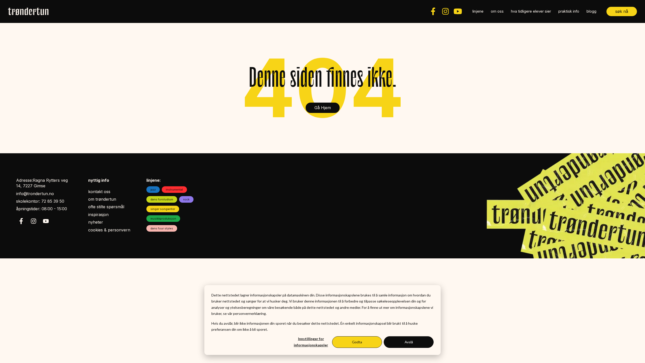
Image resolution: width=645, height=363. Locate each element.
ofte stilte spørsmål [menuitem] (106, 206)
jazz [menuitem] (153, 189)
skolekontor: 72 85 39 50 (40, 201)
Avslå (409, 342)
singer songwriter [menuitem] (162, 209)
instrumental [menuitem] (174, 189)
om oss (497, 11)
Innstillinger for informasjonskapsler (311, 342)
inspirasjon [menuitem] (98, 214)
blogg (591, 11)
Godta (357, 342)
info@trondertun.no (35, 193)
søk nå (621, 11)
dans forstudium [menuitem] (161, 199)
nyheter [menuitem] (95, 222)
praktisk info (568, 11)
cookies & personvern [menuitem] (109, 229)
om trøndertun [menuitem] (102, 199)
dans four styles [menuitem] (161, 228)
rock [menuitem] (186, 199)
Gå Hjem (322, 107)
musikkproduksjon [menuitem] (163, 218)
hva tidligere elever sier (531, 11)
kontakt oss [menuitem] (99, 191)
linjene (477, 11)
